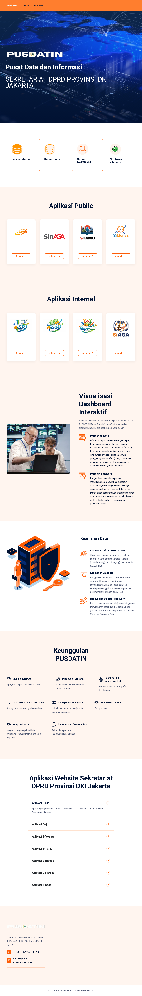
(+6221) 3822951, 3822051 (27, 952)
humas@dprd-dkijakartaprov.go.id (23, 960)
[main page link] (26, 926)
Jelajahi (19, 256)
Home (26, 5)
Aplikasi (37, 5)
